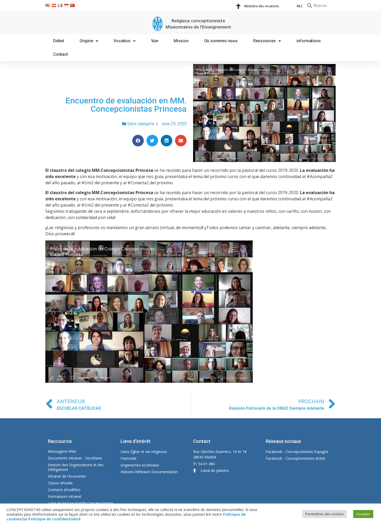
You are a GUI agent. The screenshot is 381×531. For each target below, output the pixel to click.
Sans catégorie (140, 123)
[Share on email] (181, 140)
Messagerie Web (62, 451)
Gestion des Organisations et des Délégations (76, 467)
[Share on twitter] (152, 140)
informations (309, 40)
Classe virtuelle (60, 482)
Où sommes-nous (221, 40)
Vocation (122, 40)
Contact (60, 54)
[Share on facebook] (138, 140)
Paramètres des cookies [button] (324, 514)
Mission (181, 40)
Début (58, 40)
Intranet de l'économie (67, 476)
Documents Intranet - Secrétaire (75, 458)
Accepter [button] (363, 514)
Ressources (264, 40)
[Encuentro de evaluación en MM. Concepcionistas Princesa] (264, 113)
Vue (154, 40)
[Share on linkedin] (166, 140)
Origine (86, 40)
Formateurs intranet (65, 496)
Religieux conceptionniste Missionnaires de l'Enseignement (198, 24)
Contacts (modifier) (64, 489)
